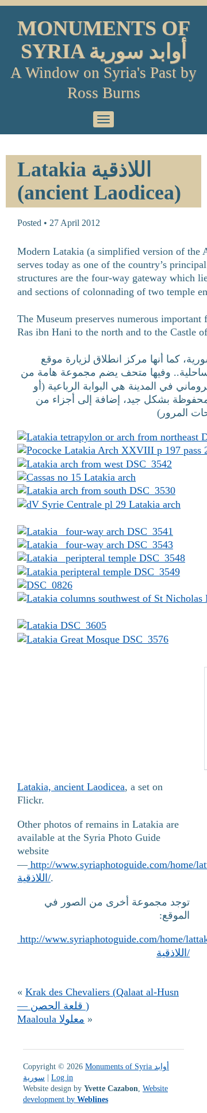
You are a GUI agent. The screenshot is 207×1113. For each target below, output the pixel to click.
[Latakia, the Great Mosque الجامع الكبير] (61, 625)
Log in (62, 1077)
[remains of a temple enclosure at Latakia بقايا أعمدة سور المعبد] (98, 572)
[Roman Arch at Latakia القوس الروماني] (94, 464)
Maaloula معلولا (51, 1019)
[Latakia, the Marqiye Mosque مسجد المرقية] (92, 639)
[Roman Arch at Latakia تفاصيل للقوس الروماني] (95, 531)
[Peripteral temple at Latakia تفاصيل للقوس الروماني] (101, 558)
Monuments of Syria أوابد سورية (103, 40)
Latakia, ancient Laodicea (71, 787)
